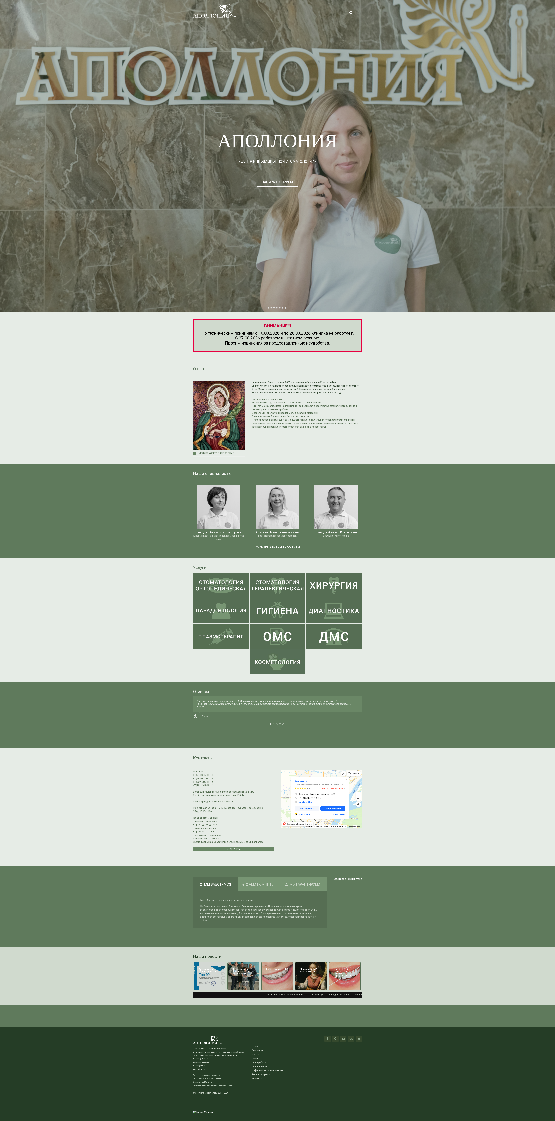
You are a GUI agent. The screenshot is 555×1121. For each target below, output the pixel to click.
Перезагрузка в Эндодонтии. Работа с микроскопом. (195, 994)
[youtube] (343, 1039)
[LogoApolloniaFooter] (207, 1036)
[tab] (215, 884)
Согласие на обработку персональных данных (214, 1085)
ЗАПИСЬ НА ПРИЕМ (277, 182)
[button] (219, 453)
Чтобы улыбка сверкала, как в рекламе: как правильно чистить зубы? (350, 994)
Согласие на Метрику (202, 1082)
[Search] (351, 13)
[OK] (327, 1039)
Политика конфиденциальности (207, 1075)
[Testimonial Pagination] (270, 727)
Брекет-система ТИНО (244, 994)
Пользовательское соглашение (207, 1078)
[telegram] (359, 1039)
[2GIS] (335, 1039)
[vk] (351, 1039)
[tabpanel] (260, 909)
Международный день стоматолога (283, 994)
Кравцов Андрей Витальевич (336, 532)
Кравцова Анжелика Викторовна (219, 532)
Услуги (199, 567)
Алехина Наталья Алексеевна (277, 532)
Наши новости (207, 956)
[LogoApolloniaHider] (214, 5)
